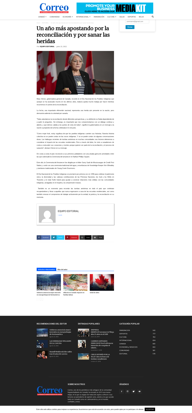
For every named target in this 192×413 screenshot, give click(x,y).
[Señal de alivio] (102, 282)
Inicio (38, 23)
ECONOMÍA (67, 17)
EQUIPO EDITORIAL (47, 46)
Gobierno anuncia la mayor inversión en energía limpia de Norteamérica (60, 332)
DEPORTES (132, 17)
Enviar (130, 27)
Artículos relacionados (46, 269)
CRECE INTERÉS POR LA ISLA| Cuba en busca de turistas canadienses (100, 356)
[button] (152, 17)
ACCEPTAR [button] (150, 409)
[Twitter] (133, 391)
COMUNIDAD (55, 17)
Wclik (141, 17)
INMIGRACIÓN (99, 17)
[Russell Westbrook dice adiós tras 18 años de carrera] (42, 354)
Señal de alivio (94, 292)
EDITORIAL (45, 23)
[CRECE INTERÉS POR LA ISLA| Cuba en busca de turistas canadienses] (83, 356)
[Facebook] (121, 391)
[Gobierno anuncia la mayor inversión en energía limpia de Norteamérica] (49, 282)
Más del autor (63, 269)
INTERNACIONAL (82, 17)
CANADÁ (41, 17)
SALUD (122, 17)
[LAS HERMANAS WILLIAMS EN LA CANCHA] (42, 344)
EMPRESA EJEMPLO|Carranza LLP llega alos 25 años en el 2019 (102, 332)
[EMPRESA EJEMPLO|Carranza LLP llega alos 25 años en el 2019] (83, 332)
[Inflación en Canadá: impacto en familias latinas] (75, 282)
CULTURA (110, 17)
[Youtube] (139, 391)
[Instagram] (127, 391)
